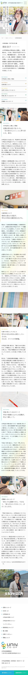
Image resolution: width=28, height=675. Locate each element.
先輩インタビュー (9, 38)
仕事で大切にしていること (8, 89)
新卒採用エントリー (7, 672)
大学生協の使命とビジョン (9, 620)
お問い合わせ (5, 663)
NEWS (4, 611)
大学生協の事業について (8, 617)
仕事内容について (6, 83)
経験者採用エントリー (21, 672)
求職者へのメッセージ (7, 100)
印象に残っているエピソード (9, 95)
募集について (6, 637)
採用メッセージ (7, 607)
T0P (2, 38)
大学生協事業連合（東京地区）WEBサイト (12, 661)
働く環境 (5, 631)
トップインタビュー (7, 624)
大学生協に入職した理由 (8, 78)
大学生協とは (6, 614)
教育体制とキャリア (8, 627)
